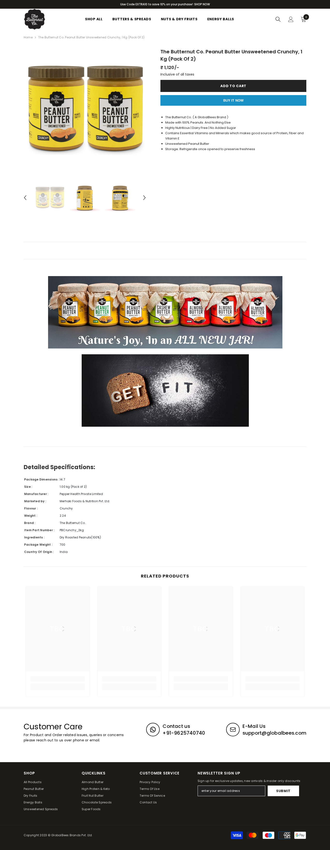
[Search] (278, 19)
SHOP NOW (202, 4)
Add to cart (233, 86)
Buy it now (233, 100)
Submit (283, 790)
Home (28, 37)
